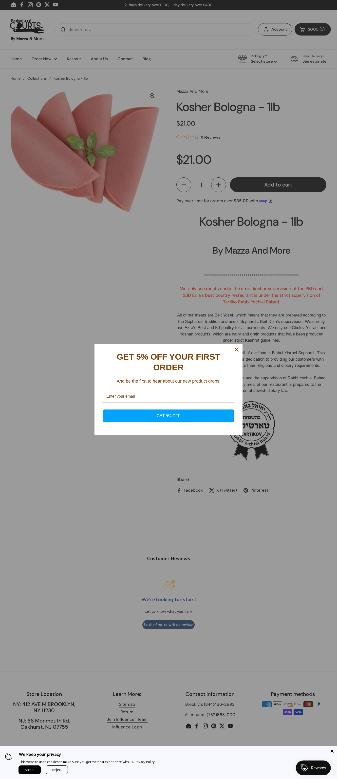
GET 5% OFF (168, 416)
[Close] (332, 751)
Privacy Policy (145, 762)
